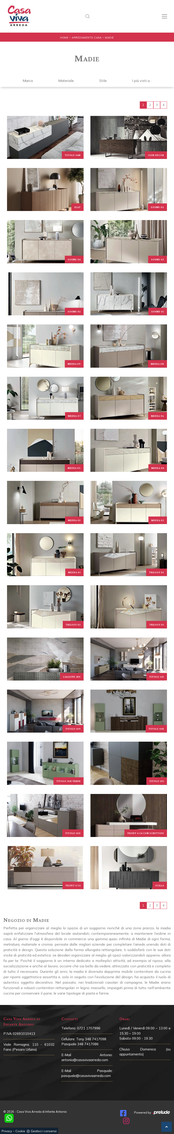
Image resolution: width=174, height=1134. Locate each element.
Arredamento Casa (87, 37)
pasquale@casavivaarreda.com (86, 1076)
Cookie (20, 1131)
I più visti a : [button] (141, 80)
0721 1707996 (88, 1028)
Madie (109, 37)
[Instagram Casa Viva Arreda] (126, 1122)
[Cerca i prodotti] (88, 16)
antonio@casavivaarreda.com (84, 1060)
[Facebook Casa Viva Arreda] (123, 1114)
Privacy (7, 1131)
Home (64, 37)
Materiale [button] (66, 80)
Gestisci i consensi (44, 1131)
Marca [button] (28, 80)
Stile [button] (103, 80)
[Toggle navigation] (164, 16)
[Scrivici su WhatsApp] (9, 1118)
